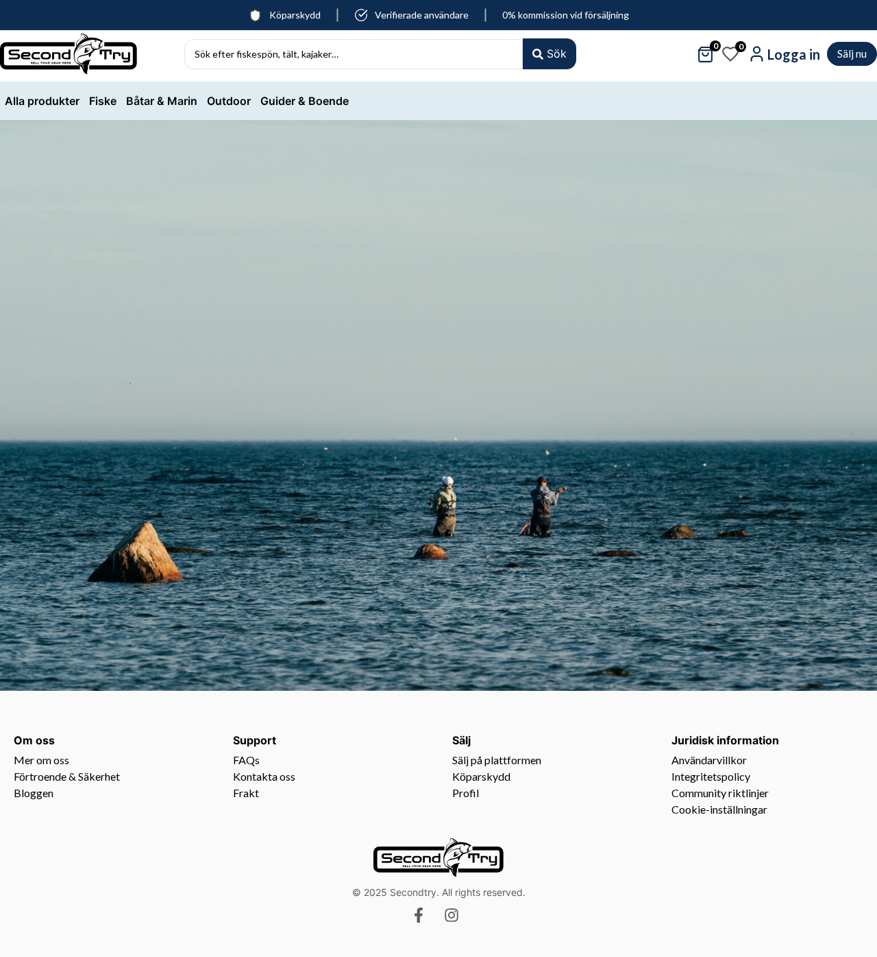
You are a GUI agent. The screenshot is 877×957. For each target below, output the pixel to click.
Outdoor (229, 101)
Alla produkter (42, 101)
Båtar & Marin (161, 101)
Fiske (102, 101)
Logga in (793, 54)
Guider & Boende (304, 101)
